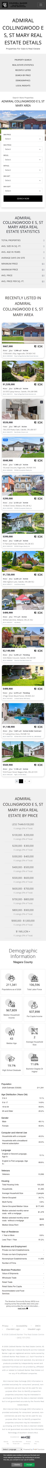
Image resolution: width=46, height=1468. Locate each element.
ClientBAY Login (13, 1329)
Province (28, 1441)
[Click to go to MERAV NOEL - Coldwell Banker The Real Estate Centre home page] (16, 5)
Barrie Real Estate (17, 1441)
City (8, 1443)
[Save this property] (41, 326)
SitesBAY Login (34, 1329)
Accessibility (21, 1326)
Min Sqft (7, 176)
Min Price (7, 134)
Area (35, 1443)
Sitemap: (6, 1441)
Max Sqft (7, 186)
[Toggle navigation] (41, 4)
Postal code (16, 1443)
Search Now (23, 198)
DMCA (37, 1326)
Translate (40, 1449)
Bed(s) (6, 155)
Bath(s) (6, 166)
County (37, 1441)
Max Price (7, 145)
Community (27, 1443)
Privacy (5, 1326)
